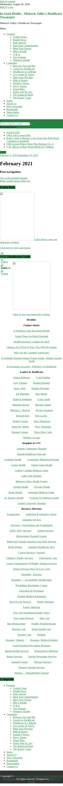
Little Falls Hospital (31, 476)
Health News (19, 39)
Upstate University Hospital (31, 503)
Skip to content (7, 1)
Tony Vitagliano (43, 426)
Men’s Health (20, 51)
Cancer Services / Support (31, 552)
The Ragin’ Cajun (22, 97)
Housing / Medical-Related (44, 640)
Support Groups (19, 662)
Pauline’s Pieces (21, 83)
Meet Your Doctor (22, 48)
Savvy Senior (20, 86)
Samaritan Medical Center (41, 492)
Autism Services (45, 530)
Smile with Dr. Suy (22, 92)
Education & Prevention (31, 591)
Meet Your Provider (23, 77)
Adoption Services (31, 519)
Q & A (16, 54)
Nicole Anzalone (44, 410)
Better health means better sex (15, 181)
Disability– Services (31, 574)
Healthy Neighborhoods (43, 623)
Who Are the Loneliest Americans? (31, 352)
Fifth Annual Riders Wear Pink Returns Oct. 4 (29, 144)
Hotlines (41, 634)
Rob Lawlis (41, 415)
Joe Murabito (22, 394)
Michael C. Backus (20, 410)
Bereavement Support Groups (31, 536)
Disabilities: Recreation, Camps (31, 585)
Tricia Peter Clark (43, 432)
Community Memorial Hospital (43, 459)
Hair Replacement (16, 623)
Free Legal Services (24, 618)
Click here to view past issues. (15, 247)
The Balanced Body (23, 95)
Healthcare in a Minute (24, 71)
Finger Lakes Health (41, 465)
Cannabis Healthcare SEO (41, 547)
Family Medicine (31, 607)
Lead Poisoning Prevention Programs (32, 645)
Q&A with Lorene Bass (18, 135)
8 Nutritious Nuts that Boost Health (32, 330)
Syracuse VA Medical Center (44, 497)
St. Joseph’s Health (14, 497)
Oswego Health (42, 487)
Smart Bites (19, 89)
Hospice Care (24, 634)
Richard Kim (22, 415)
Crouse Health (18, 465)
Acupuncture (13, 514)
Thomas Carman (19, 432)
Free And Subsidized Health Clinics (31, 612)
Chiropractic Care (48, 558)
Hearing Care (19, 629)
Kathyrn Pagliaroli (22, 399)
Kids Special (19, 42)
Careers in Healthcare (24, 68)
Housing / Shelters (14, 640)
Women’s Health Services (31, 667)
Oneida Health (20, 487)
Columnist (11, 63)
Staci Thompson (42, 421)
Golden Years (20, 37)
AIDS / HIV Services (20, 530)
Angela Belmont (21, 377)
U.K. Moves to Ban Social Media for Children (30, 146)
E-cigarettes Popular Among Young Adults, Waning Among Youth (31, 359)
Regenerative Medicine (46, 651)
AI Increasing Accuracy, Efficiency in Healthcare (31, 366)
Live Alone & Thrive (23, 74)
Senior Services (14, 656)
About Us (11, 103)
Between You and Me (24, 66)
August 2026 (13, 132)
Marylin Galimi (43, 404)
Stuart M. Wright (20, 426)
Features (10, 34)
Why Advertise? (14, 106)
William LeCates (31, 437)
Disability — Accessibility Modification (31, 580)
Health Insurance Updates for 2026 (31, 341)
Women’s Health (21, 60)
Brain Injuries (15, 547)
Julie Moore (41, 394)
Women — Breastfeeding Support (31, 673)
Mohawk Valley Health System (31, 481)
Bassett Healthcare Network (31, 454)
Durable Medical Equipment (31, 596)
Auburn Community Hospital (32, 448)
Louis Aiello (43, 399)
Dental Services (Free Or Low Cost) (31, 569)
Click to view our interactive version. (31, 314)
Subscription (12, 112)
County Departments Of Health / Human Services (31, 563)
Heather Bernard (41, 383)
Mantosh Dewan (20, 404)
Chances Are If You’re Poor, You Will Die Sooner (31, 347)
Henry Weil (20, 388)
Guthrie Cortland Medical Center (31, 470)
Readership (12, 109)
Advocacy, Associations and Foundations (31, 525)
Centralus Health (12, 459)
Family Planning (45, 601)
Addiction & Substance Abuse (41, 514)
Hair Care (45, 618)
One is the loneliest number (14, 178)
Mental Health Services (17, 651)
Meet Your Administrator (25, 45)
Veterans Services (43, 662)
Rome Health (15, 492)
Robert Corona (20, 421)
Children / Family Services (19, 558)
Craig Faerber (43, 377)
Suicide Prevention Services (42, 656)
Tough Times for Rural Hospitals (31, 336)
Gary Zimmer (20, 383)
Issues (9, 100)
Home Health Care (41, 629)
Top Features (19, 57)
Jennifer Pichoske (40, 388)
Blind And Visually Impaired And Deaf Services (31, 541)
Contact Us (12, 115)
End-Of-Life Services (20, 601)
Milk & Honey (20, 80)
